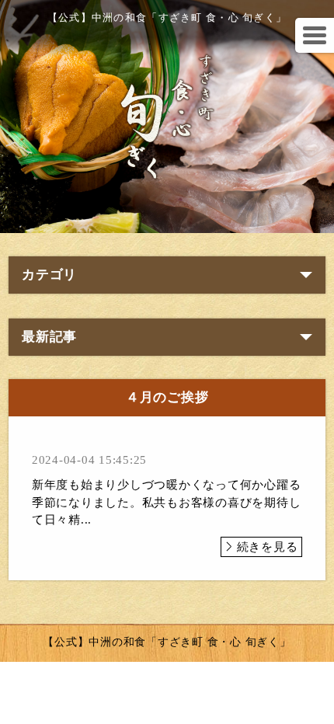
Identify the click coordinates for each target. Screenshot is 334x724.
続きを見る (267, 547)
